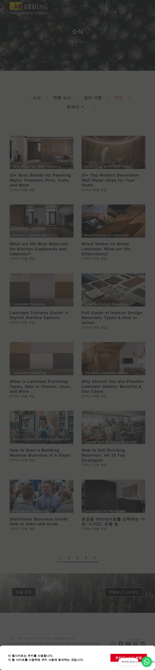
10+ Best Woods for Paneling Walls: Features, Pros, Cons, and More (40, 180)
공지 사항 (93, 97)
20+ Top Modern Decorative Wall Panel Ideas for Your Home (110, 180)
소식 (36, 97)
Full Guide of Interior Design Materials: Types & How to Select (112, 318)
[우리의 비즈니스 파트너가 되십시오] (146, 661)
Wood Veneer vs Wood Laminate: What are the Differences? (106, 249)
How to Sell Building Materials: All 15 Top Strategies (103, 455)
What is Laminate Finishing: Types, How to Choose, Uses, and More (40, 386)
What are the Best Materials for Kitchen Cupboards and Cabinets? (39, 249)
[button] (142, 8)
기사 (118, 97)
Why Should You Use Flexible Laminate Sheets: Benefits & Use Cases (112, 386)
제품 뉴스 (62, 97)
